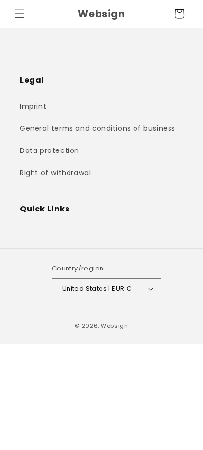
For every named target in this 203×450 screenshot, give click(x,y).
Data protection (49, 150)
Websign (114, 326)
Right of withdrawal (55, 173)
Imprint (33, 106)
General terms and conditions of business (97, 128)
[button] (20, 14)
